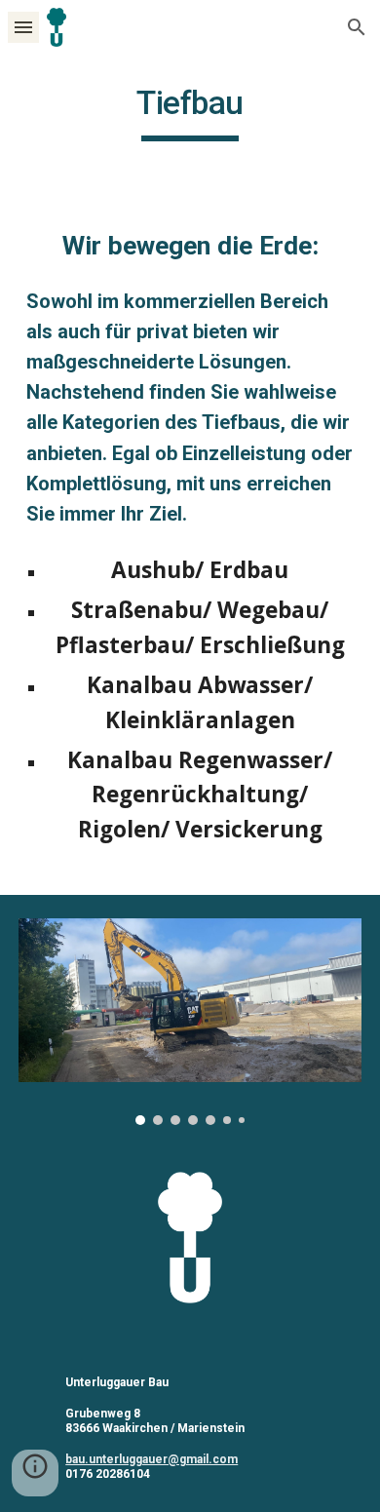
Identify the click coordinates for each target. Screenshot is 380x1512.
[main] (190, 112)
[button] (23, 27)
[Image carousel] (190, 1021)
